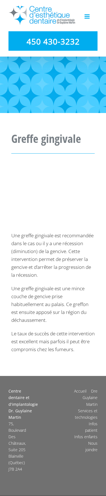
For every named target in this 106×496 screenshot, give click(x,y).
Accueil (80, 391)
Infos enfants (86, 436)
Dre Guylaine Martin (90, 397)
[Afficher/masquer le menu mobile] (87, 16)
